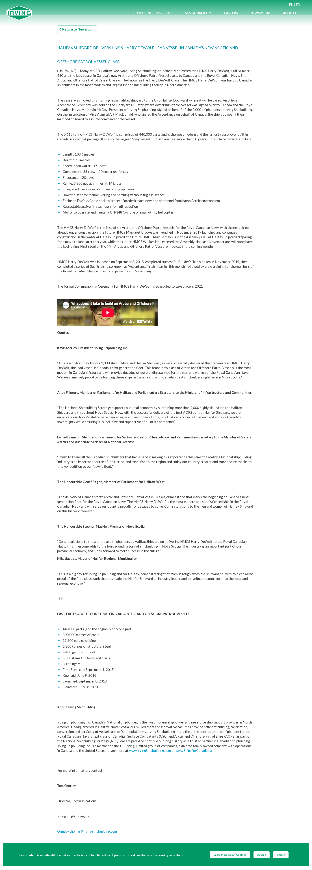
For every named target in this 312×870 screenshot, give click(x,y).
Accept (261, 854)
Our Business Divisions (152, 13)
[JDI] (66, 12)
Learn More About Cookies (230, 854)
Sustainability (198, 13)
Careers (231, 13)
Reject (281, 854)
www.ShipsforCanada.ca (194, 751)
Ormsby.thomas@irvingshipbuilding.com (87, 831)
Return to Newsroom (78, 29)
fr (298, 5)
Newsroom (260, 13)
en (291, 5)
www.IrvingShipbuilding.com (150, 751)
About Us (291, 13)
